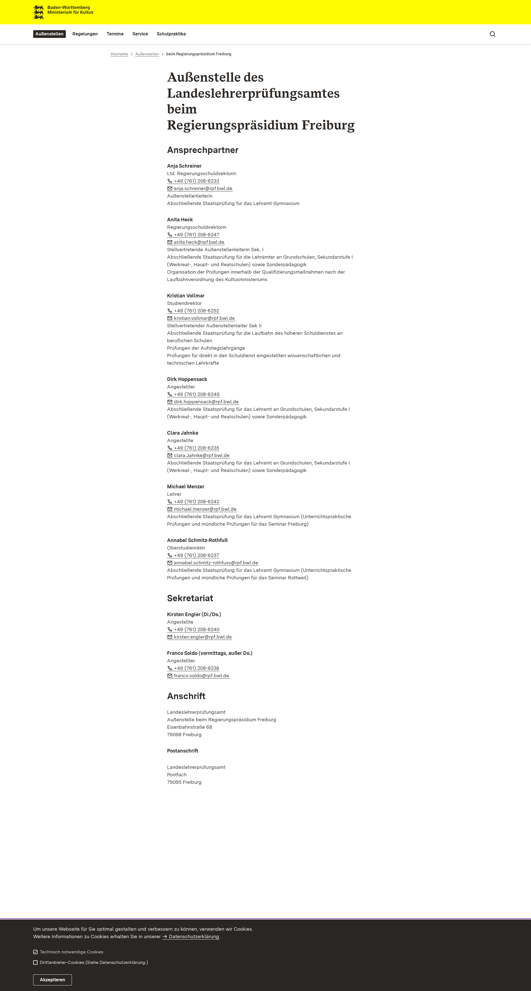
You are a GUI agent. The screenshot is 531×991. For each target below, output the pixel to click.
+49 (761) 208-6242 (197, 501)
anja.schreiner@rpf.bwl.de (203, 188)
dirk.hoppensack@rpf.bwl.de (206, 401)
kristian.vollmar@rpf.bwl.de (204, 318)
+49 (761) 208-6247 (197, 234)
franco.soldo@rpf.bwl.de (202, 675)
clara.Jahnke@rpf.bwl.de (202, 455)
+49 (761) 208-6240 (197, 629)
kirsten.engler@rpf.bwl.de (203, 637)
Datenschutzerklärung (194, 936)
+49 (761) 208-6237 (197, 555)
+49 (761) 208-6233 (197, 181)
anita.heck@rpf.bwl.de (199, 242)
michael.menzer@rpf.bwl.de (205, 509)
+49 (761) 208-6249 (197, 394)
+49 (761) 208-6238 (197, 668)
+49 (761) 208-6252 (197, 310)
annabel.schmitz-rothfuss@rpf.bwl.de (216, 562)
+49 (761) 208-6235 (197, 448)
